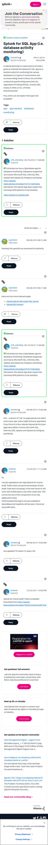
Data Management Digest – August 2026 (22, 740)
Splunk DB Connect (15, 304)
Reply (10, 130)
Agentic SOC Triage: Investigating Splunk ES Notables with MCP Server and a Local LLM (23, 779)
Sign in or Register (29, 19)
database (29, 108)
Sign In (35, 4)
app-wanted (16, 108)
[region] (24, 832)
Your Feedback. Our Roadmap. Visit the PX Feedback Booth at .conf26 (22, 758)
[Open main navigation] (44, 4)
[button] (43, 38)
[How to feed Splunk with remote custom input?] (45, 228)
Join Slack (24, 687)
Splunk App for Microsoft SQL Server (23, 301)
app (5, 108)
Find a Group (24, 719)
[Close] (44, 823)
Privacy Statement (23, 834)
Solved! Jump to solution (17, 37)
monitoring (8, 112)
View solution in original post (16, 195)
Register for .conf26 (24, 654)
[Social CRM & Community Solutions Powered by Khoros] (39, 807)
